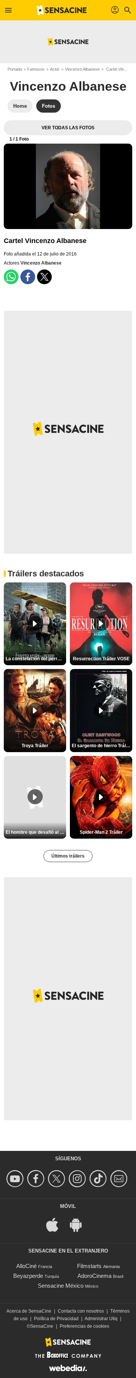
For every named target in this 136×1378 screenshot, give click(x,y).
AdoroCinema (94, 1276)
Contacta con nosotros (81, 1311)
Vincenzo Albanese (82, 69)
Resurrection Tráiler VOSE (101, 658)
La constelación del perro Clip (36, 658)
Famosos (36, 69)
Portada (15, 69)
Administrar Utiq (101, 1318)
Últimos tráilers (68, 856)
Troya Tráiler (35, 745)
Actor (55, 69)
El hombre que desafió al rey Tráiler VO (36, 832)
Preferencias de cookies (84, 1326)
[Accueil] (62, 10)
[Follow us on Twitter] (57, 1178)
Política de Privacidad (56, 1318)
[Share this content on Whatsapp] (11, 276)
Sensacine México (60, 1285)
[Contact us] (120, 1178)
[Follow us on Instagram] (78, 1178)
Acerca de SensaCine (28, 1311)
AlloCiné (26, 1266)
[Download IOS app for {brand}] (56, 1224)
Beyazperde (28, 1276)
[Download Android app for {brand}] (80, 1224)
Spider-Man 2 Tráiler (101, 832)
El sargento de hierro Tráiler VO (102, 745)
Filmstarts (89, 1266)
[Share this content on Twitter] (44, 276)
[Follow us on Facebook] (36, 1178)
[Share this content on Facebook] (27, 276)
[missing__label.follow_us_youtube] (16, 1178)
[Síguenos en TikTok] (99, 1178)
